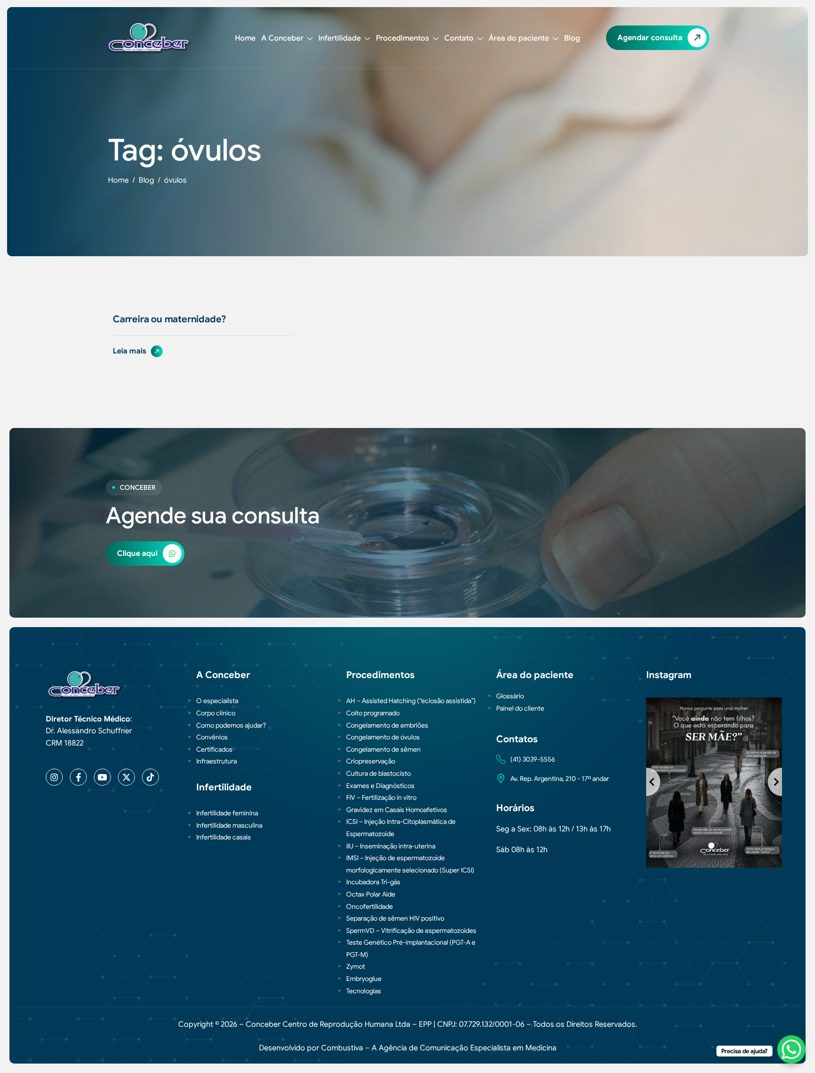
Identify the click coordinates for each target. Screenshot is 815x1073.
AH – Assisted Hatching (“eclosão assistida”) (411, 700)
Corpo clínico (215, 713)
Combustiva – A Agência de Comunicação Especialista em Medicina (439, 1048)
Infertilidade (339, 38)
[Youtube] (102, 777)
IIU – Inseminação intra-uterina (390, 846)
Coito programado (372, 713)
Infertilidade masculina (229, 825)
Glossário (510, 696)
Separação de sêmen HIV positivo (395, 918)
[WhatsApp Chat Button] (791, 1049)
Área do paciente (519, 38)
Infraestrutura (216, 761)
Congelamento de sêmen (383, 749)
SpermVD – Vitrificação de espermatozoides (411, 930)
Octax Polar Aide (370, 894)
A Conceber (282, 38)
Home (245, 38)
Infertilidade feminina (227, 813)
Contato (459, 38)
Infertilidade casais (223, 837)
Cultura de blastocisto (378, 773)
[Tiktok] (150, 777)
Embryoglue (364, 978)
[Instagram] (54, 777)
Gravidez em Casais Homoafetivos (396, 809)
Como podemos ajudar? (231, 725)
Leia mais (130, 351)
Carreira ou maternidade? (169, 319)
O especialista (217, 700)
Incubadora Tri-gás (373, 882)
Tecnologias (363, 991)
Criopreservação (370, 761)
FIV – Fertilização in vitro (381, 797)
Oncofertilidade (369, 906)
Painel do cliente (520, 708)
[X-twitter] (126, 777)
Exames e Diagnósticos (380, 785)
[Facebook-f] (78, 777)
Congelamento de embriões (387, 725)
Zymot (355, 966)
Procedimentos (402, 38)
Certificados (214, 749)
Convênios (212, 737)
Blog (572, 38)
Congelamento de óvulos (383, 737)
